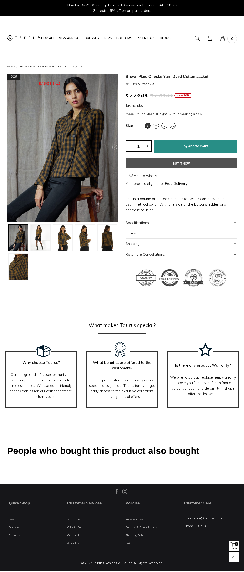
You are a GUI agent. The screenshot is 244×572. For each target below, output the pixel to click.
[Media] (110, 213)
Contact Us (74, 535)
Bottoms (14, 535)
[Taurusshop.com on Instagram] (124, 491)
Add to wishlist (145, 175)
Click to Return (76, 527)
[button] (11, 147)
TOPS (107, 38)
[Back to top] (234, 557)
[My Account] (209, 38)
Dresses (14, 527)
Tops (12, 519)
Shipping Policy (135, 535)
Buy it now (181, 163)
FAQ (129, 543)
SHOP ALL (47, 38)
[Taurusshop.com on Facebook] (116, 491)
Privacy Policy (134, 519)
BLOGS (165, 38)
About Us (73, 519)
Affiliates (73, 543)
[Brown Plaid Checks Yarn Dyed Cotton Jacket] (62, 148)
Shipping (133, 243)
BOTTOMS (124, 38)
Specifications (137, 222)
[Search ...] (197, 38)
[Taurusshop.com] (23, 38)
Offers (131, 233)
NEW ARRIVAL (69, 38)
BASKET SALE (49, 83)
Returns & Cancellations (145, 254)
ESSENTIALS (146, 38)
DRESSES (92, 38)
